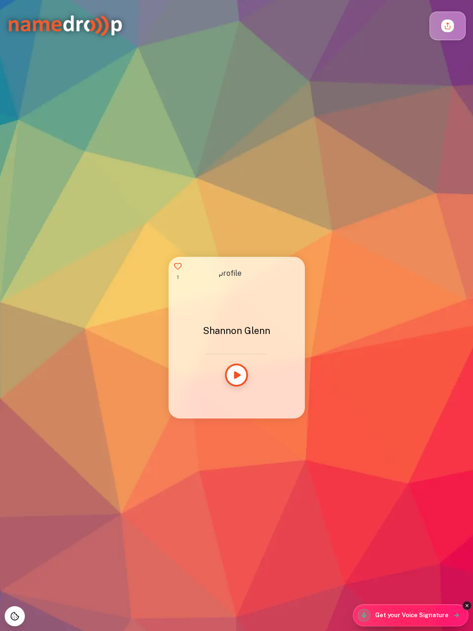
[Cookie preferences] (15, 616)
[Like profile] (177, 266)
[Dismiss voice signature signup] (467, 605)
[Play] (236, 375)
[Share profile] (447, 25)
